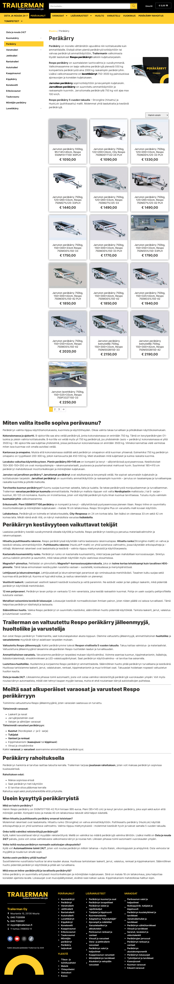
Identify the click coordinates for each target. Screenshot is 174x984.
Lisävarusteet (79, 15)
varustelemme (11, 639)
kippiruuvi (50, 742)
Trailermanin (99, 53)
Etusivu (53, 31)
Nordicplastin (122, 491)
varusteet (29, 749)
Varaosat (58, 15)
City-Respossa (78, 513)
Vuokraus (129, 15)
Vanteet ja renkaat (19, 738)
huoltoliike (162, 636)
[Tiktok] (31, 938)
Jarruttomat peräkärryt (56, 474)
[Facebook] (10, 938)
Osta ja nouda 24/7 (14, 677)
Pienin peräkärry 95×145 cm (63, 461)
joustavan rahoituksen (102, 765)
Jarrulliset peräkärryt (43, 478)
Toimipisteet (11, 21)
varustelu (29, 654)
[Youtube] (17, 938)
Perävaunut (38, 15)
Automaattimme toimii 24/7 (29, 848)
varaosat (15, 749)
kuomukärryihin (12, 498)
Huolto (99, 15)
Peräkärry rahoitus (151, 15)
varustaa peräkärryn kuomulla (33, 491)
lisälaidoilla (86, 517)
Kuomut (12, 731)
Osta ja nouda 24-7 (16, 15)
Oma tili (149, 6)
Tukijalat (13, 734)
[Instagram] (24, 938)
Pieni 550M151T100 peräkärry (36, 504)
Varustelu (113, 15)
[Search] (133, 6)
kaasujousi (34, 742)
